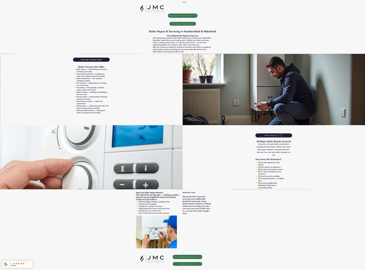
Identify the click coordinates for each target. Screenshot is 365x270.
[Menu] (184, 2)
